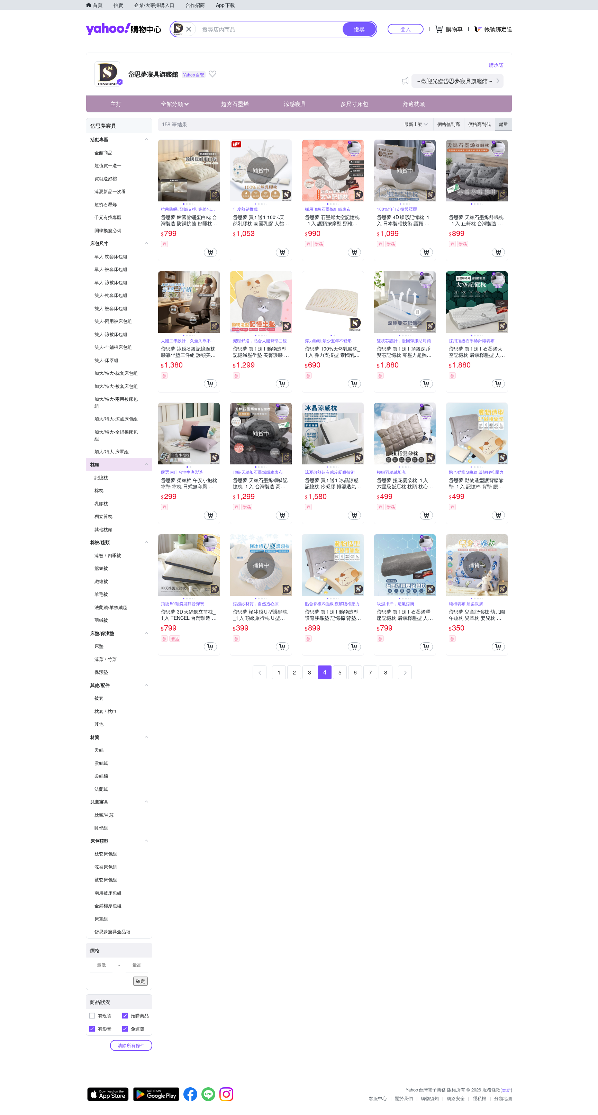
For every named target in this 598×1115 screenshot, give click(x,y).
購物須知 (430, 1098)
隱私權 (479, 1098)
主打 (115, 104)
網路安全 (456, 1098)
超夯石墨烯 (235, 104)
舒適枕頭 (414, 104)
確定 (140, 981)
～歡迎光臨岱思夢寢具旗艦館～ (454, 81)
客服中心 (378, 1098)
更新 (506, 1089)
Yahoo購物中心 (123, 29)
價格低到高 (448, 124)
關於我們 (404, 1098)
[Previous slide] (162, 170)
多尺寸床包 (354, 104)
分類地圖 (503, 1098)
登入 (405, 29)
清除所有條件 (131, 1045)
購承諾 (496, 64)
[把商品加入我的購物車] (210, 252)
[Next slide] (215, 170)
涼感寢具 (295, 104)
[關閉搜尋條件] (188, 29)
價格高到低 (479, 124)
